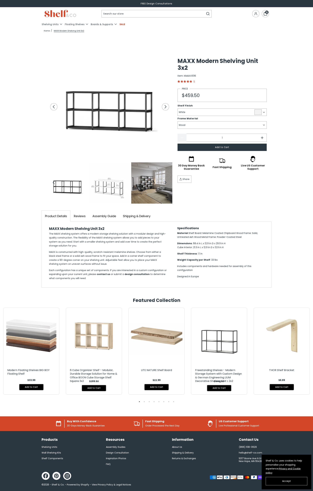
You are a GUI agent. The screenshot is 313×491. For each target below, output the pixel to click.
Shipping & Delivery (136, 216)
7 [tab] (168, 401)
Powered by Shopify (78, 484)
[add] (262, 138)
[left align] (53, 106)
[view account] (255, 13)
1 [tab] (139, 401)
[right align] (165, 106)
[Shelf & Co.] (60, 14)
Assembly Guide (104, 216)
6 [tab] (163, 401)
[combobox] (153, 13)
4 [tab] (154, 401)
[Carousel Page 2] (110, 183)
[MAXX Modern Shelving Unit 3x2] (109, 99)
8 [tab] (173, 401)
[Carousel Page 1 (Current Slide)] (67, 183)
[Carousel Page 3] (152, 183)
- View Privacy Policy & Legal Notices (110, 484)
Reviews (80, 216)
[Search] (207, 13)
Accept (286, 481)
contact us (103, 274)
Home (47, 30)
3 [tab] (149, 401)
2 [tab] (144, 401)
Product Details (56, 216)
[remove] (182, 138)
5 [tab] (159, 401)
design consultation (137, 274)
